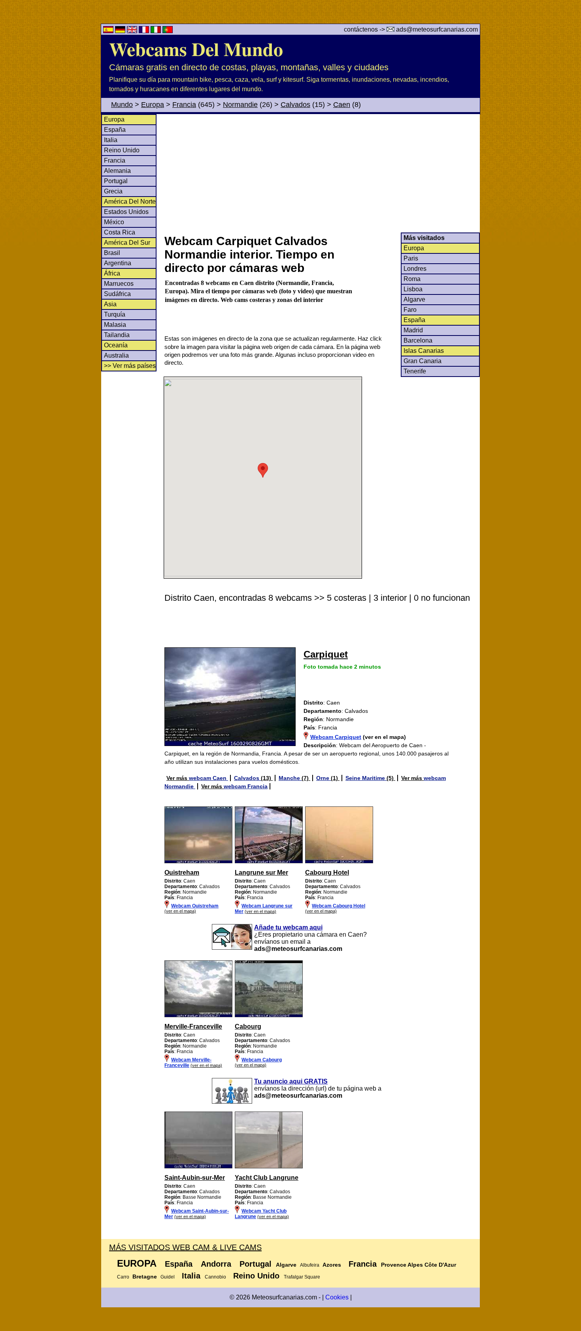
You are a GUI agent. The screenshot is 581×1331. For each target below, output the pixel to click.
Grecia (113, 191)
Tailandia (117, 335)
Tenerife (415, 371)
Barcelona (418, 340)
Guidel (167, 1277)
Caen (341, 105)
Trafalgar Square (302, 1277)
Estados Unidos (126, 211)
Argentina (117, 263)
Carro (123, 1277)
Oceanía (116, 345)
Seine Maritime (366, 778)
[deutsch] (121, 31)
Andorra (216, 1264)
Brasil (112, 252)
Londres (415, 268)
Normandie (240, 105)
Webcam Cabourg (261, 1060)
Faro (410, 309)
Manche (290, 778)
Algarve (414, 299)
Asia (110, 304)
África (112, 273)
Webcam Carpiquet (335, 737)
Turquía (114, 314)
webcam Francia (246, 786)
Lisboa (413, 289)
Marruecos (119, 283)
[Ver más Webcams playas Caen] (198, 861)
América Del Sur (127, 242)
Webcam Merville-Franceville (187, 1062)
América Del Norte (130, 201)
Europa (152, 105)
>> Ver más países (130, 365)
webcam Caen (208, 778)
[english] (133, 31)
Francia (184, 105)
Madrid (413, 330)
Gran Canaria (422, 361)
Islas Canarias (424, 350)
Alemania (117, 170)
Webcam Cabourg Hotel (338, 906)
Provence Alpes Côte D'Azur (418, 1265)
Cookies (337, 1297)
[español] (109, 31)
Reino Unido (122, 150)
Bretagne (144, 1276)
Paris (411, 258)
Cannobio (215, 1277)
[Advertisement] (322, 173)
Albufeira (309, 1265)
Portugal (116, 181)
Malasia (115, 324)
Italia (110, 140)
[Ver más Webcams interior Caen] (198, 1015)
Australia (116, 355)
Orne (323, 778)
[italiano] (156, 31)
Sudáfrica (117, 294)
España (115, 129)
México (114, 222)
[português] (167, 31)
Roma (412, 279)
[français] (145, 31)
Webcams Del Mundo (196, 48)
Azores (332, 1265)
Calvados (295, 105)
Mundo (122, 105)
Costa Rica (119, 232)
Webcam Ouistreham (195, 906)
